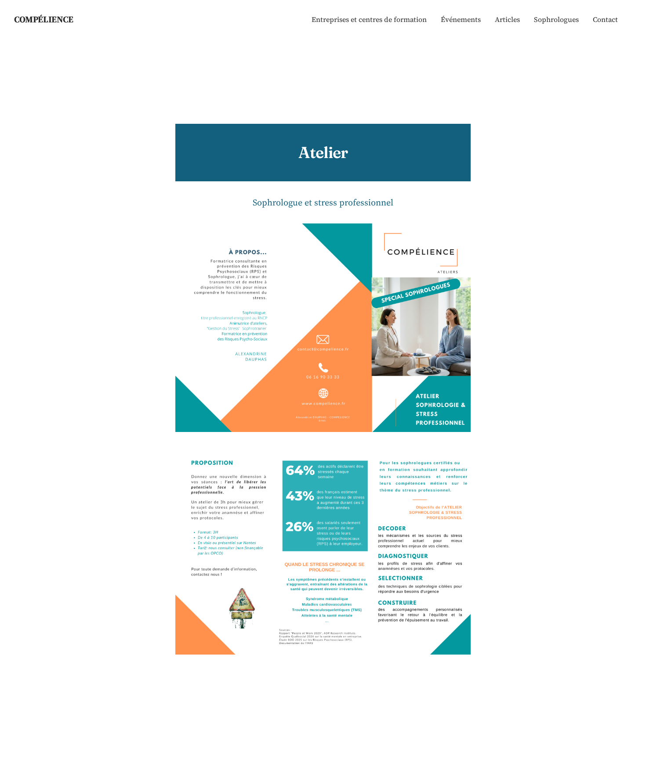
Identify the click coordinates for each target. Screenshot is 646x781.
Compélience (43, 19)
